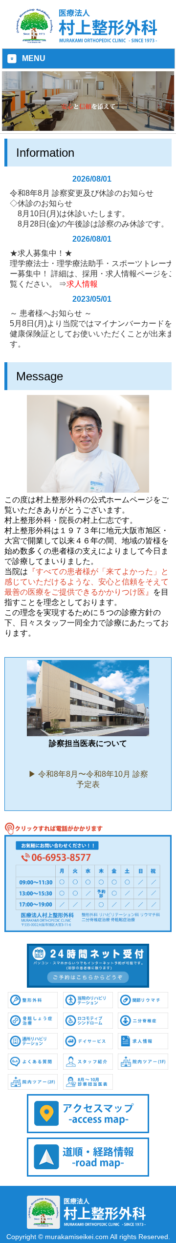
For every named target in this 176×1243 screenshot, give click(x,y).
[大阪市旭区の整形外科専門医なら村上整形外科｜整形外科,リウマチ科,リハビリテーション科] (88, 41)
